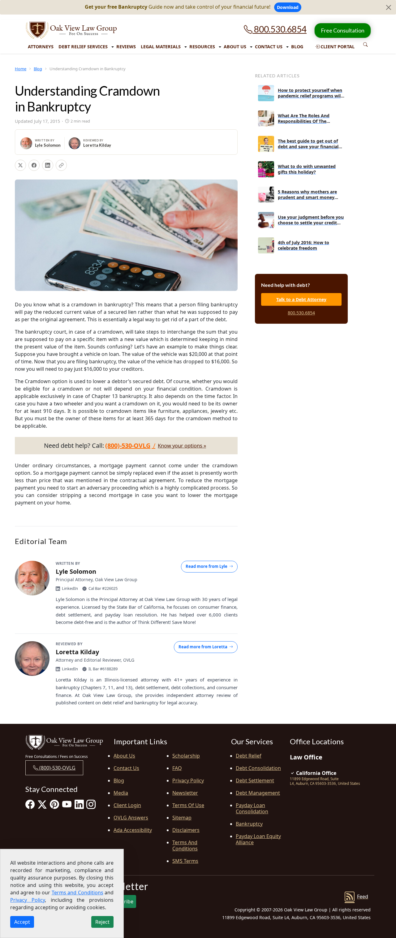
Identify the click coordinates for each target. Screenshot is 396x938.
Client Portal (337, 47)
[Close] (388, 7)
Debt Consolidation (258, 768)
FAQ (177, 768)
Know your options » (182, 445)
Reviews (126, 47)
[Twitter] (42, 804)
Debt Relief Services (83, 47)
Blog (297, 47)
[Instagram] (91, 804)
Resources (202, 47)
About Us (235, 47)
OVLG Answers (131, 817)
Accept (22, 922)
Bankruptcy (249, 823)
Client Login (127, 805)
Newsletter (185, 792)
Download (288, 7)
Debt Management (258, 792)
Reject (102, 922)
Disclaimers (186, 830)
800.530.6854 (279, 29)
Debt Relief (248, 755)
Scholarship (186, 755)
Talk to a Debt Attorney (301, 299)
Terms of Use (188, 805)
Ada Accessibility (133, 830)
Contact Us (268, 47)
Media (121, 792)
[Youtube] (66, 804)
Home (20, 68)
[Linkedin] (79, 804)
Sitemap (182, 817)
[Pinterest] (54, 804)
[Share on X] (20, 165)
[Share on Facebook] (34, 165)
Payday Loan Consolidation (252, 808)
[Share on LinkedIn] (47, 165)
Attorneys (41, 47)
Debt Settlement (255, 780)
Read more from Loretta (203, 647)
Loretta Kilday (97, 145)
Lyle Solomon (48, 145)
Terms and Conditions (185, 845)
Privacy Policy (188, 780)
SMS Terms (185, 861)
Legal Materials (161, 47)
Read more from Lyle (206, 566)
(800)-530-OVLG (56, 767)
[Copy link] (61, 165)
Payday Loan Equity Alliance (258, 839)
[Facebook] (30, 804)
